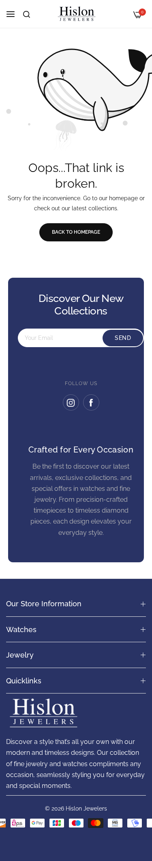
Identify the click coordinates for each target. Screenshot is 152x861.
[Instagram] (71, 402)
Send (123, 338)
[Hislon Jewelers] (76, 14)
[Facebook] (91, 402)
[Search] (26, 14)
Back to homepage (76, 232)
